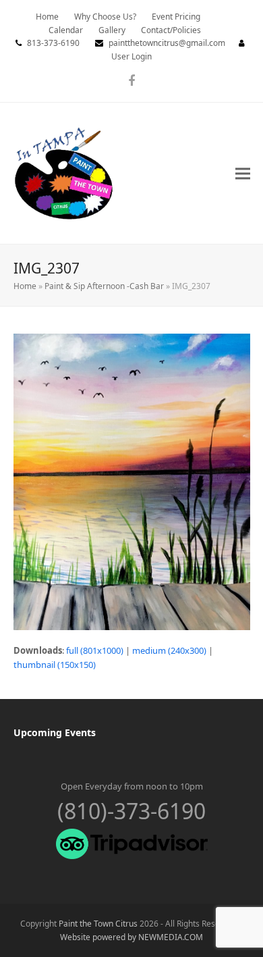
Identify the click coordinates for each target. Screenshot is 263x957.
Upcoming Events (54, 732)
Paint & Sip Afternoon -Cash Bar (104, 286)
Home (24, 286)
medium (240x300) (169, 650)
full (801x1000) (94, 650)
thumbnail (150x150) (54, 664)
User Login (131, 56)
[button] (242, 173)
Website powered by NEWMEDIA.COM (131, 937)
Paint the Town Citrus (98, 923)
